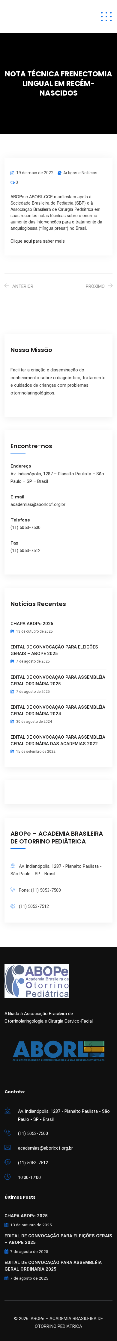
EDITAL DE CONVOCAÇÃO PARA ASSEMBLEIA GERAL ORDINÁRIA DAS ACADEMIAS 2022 (57, 740)
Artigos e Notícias (80, 172)
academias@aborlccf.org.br (45, 1148)
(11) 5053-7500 (33, 1133)
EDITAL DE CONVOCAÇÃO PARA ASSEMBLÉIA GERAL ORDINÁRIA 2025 (57, 681)
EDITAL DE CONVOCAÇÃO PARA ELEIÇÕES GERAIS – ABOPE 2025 (54, 650)
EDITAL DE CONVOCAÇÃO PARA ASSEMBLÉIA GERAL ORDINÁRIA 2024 (57, 710)
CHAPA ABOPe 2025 (31, 623)
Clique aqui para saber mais (37, 241)
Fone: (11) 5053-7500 (40, 890)
